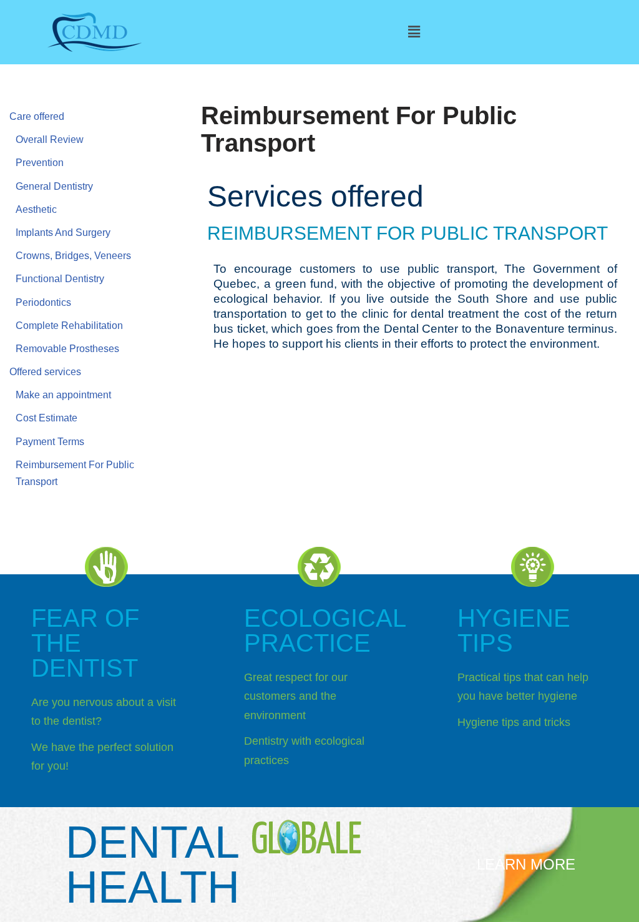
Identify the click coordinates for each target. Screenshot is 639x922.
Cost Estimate (46, 418)
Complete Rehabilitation (69, 325)
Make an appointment (63, 395)
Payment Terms (50, 441)
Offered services (45, 371)
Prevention (40, 162)
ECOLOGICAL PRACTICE (325, 630)
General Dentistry (54, 186)
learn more (526, 864)
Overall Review (50, 139)
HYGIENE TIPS (513, 630)
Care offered (36, 116)
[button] (413, 32)
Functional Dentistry (60, 278)
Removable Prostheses (67, 348)
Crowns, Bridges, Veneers (73, 255)
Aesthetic (36, 209)
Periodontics (43, 302)
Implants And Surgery (63, 232)
